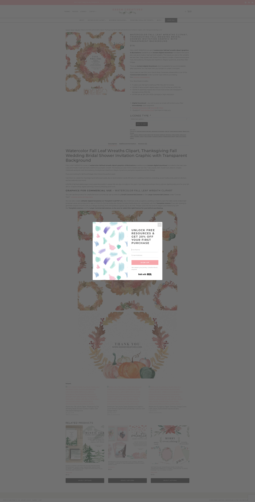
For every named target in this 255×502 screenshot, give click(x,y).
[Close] (160, 225)
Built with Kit (145, 274)
